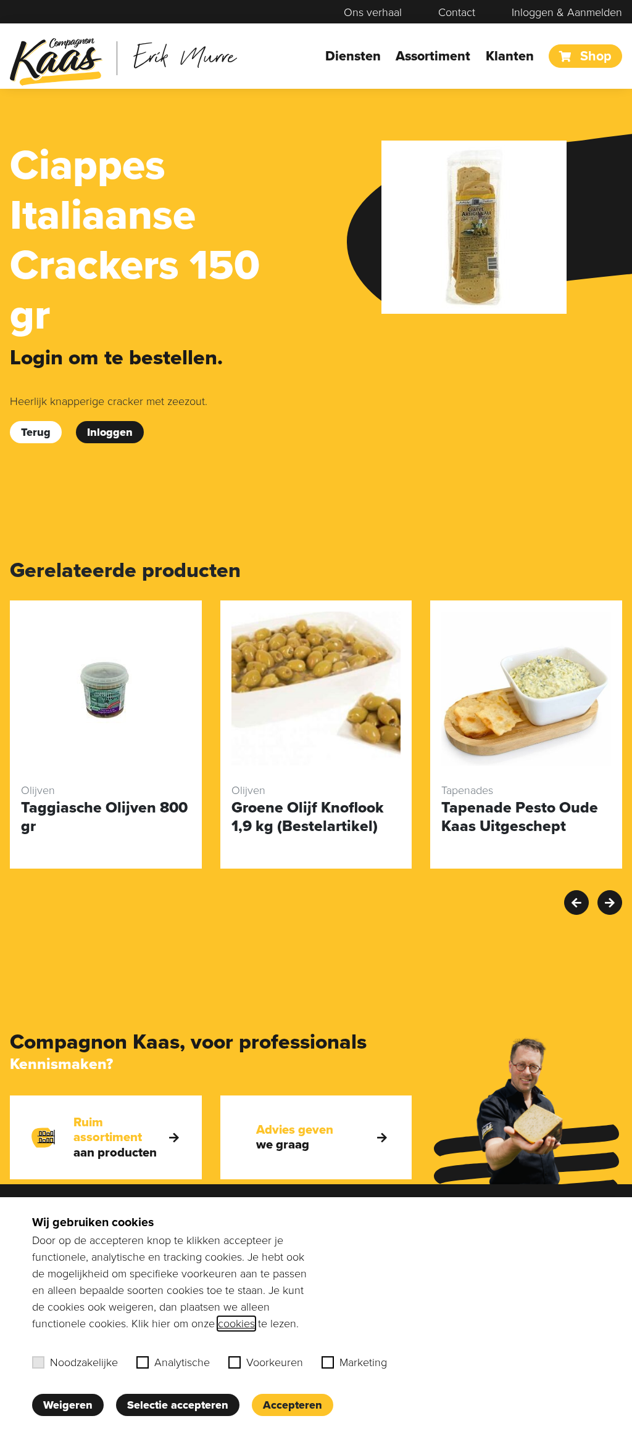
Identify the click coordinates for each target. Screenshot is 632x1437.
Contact (456, 12)
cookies (236, 1323)
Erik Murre (184, 55)
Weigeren (68, 1405)
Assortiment (433, 56)
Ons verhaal (373, 12)
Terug (36, 432)
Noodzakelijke (84, 1362)
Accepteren (292, 1405)
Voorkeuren (274, 1362)
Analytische (182, 1362)
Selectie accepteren (177, 1405)
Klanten (510, 56)
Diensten (353, 56)
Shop (594, 56)
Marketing (363, 1362)
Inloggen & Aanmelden (567, 12)
